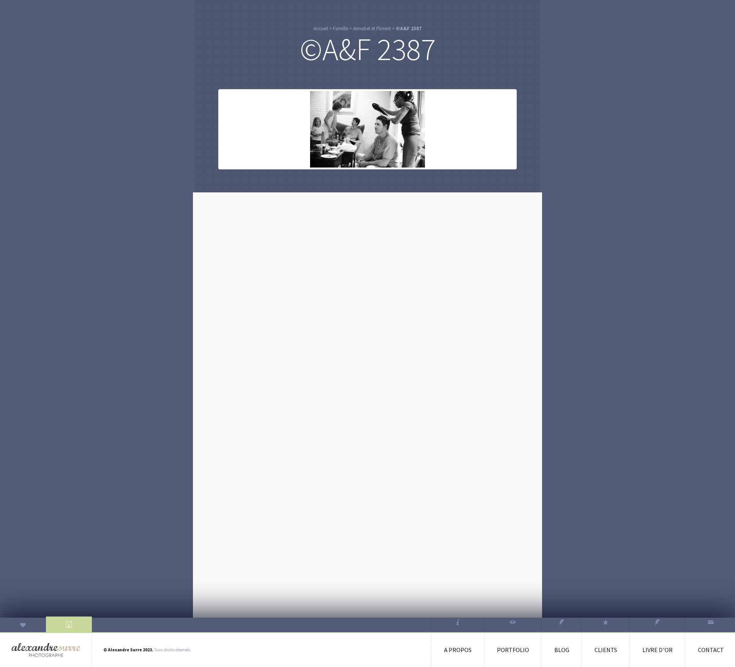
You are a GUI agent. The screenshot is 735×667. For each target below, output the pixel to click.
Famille (340, 28)
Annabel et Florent (372, 28)
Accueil (321, 28)
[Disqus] (367, 294)
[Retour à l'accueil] (46, 650)
